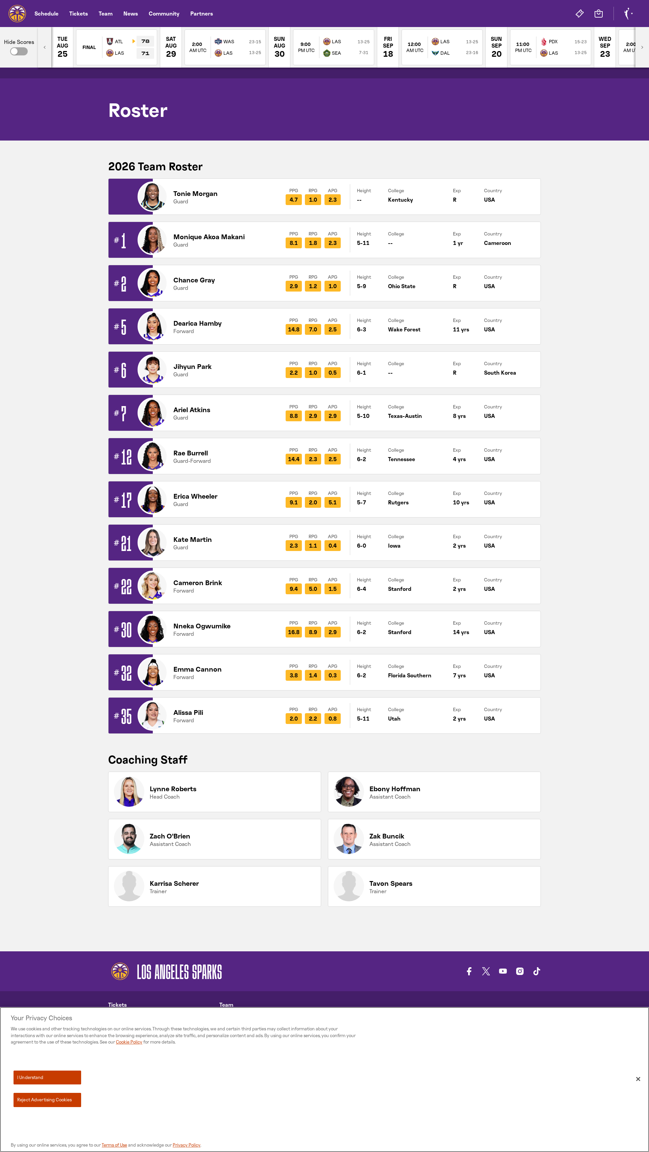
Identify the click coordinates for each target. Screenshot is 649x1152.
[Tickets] (579, 13)
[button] (19, 51)
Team (106, 13)
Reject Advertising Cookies (44, 1099)
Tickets (78, 13)
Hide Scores (19, 42)
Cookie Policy (129, 1042)
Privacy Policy (186, 1145)
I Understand (30, 1077)
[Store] (598, 13)
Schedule (46, 13)
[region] (324, 1079)
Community (164, 13)
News (130, 13)
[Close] (638, 1079)
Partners (201, 13)
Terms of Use (114, 1145)
